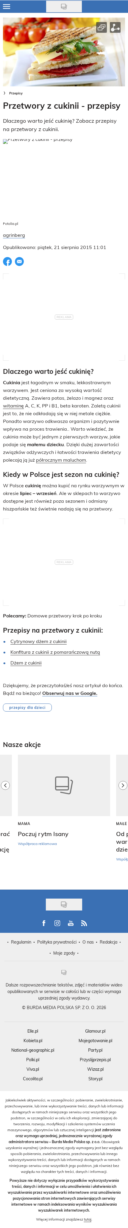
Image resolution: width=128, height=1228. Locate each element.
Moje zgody (64, 953)
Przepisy (16, 93)
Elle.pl (32, 1031)
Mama (24, 823)
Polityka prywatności (57, 942)
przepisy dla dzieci (27, 707)
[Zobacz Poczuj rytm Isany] (64, 785)
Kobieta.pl (33, 1040)
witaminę (13, 405)
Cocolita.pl (33, 1078)
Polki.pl (32, 1059)
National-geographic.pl (32, 1050)
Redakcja (108, 942)
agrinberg (14, 235)
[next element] (122, 819)
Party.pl (95, 1050)
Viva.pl (32, 1069)
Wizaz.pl (95, 1069)
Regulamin (21, 942)
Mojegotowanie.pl (95, 1040)
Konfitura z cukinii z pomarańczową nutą (55, 652)
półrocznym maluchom (61, 460)
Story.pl (95, 1078)
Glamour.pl (95, 1031)
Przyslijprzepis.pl (95, 1059)
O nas (88, 942)
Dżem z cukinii (26, 662)
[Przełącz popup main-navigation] (6, 6)
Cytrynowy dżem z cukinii (38, 641)
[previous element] (5, 819)
